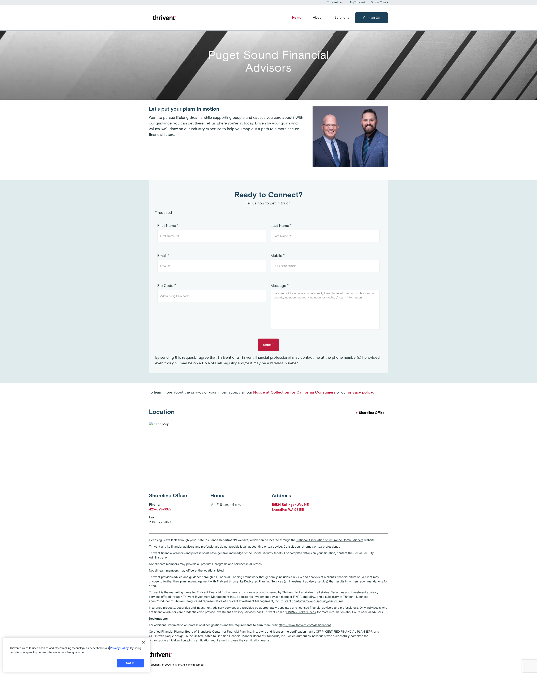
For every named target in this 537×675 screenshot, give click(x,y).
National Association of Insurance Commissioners (329, 540)
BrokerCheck (379, 2)
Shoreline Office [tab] (372, 413)
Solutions (341, 18)
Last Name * (281, 225)
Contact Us (371, 18)
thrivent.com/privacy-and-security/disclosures (312, 601)
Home (296, 18)
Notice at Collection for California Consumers (294, 392)
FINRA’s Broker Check (301, 612)
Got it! (130, 663)
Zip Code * (166, 285)
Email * (163, 255)
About (318, 18)
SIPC (311, 596)
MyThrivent (357, 2)
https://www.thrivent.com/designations (305, 625)
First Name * (168, 225)
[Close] (143, 642)
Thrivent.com (335, 2)
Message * (280, 285)
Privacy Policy (119, 648)
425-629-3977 (160, 509)
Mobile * (278, 255)
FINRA (297, 596)
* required (163, 212)
